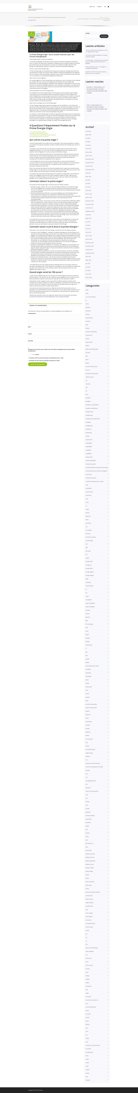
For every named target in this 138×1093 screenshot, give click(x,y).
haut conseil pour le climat (92, 666)
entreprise (88, 582)
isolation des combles (34, 46)
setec (87, 972)
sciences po (89, 958)
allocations (88, 310)
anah (87, 324)
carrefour (88, 384)
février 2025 (89, 194)
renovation (88, 920)
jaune (87, 700)
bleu (87, 356)
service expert (89, 965)
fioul (87, 627)
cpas (87, 498)
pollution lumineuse (90, 861)
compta (87, 436)
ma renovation (89, 739)
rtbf (87, 944)
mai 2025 (88, 183)
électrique (88, 551)
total (87, 1042)
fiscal (87, 631)
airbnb (87, 304)
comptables (89, 453)
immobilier (88, 669)
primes (87, 888)
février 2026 (89, 152)
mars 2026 (88, 148)
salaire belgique (90, 951)
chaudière (88, 401)
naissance (88, 787)
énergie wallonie (90, 575)
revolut (87, 930)
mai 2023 (88, 267)
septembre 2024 (90, 211)
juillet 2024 (88, 218)
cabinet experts (90, 377)
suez (87, 1003)
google (87, 659)
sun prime (88, 1014)
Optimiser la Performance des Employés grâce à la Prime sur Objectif (96, 72)
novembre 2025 (90, 162)
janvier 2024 (89, 239)
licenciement (89, 721)
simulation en (33, 49)
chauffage (88, 422)
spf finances (89, 986)
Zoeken (88, 33)
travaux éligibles (66, 50)
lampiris (88, 711)
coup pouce (88, 495)
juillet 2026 (88, 134)
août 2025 (88, 173)
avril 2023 (88, 270)
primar (87, 878)
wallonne (88, 1080)
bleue (87, 359)
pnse (87, 847)
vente (87, 1055)
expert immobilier (90, 606)
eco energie (89, 530)
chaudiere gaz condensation (93, 418)
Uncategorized (89, 1052)
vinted (87, 1062)
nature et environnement (92, 791)
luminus (87, 735)
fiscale (87, 634)
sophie (87, 982)
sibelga (87, 975)
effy (87, 547)
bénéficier (52, 44)
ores (87, 805)
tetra (87, 1031)
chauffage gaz (89, 425)
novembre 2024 (90, 204)
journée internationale (91, 704)
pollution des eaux (90, 854)
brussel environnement (91, 366)
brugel (87, 363)
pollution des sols (90, 857)
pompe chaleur (89, 871)
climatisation (89, 432)
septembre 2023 (90, 253)
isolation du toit (52, 46)
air (86, 300)
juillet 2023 (88, 260)
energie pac (89, 565)
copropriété (89, 488)
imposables (88, 676)
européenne (89, 599)
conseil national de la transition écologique (96, 471)
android (87, 328)
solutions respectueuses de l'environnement (46, 49)
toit (86, 1035)
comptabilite (89, 443)
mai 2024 (88, 225)
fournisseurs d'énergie (72, 45)
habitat (87, 662)
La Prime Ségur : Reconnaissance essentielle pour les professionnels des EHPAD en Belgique (97, 61)
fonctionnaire (89, 645)
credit (87, 502)
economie (88, 533)
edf (86, 544)
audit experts (89, 342)
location (88, 728)
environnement (89, 585)
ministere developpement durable (94, 766)
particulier (88, 822)
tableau (87, 1024)
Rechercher (104, 36)
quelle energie (89, 899)
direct (87, 519)
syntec (87, 1021)
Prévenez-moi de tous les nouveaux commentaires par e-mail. (46, 358)
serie (87, 961)
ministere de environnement (93, 763)
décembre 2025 (90, 159)
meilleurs (88, 756)
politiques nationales (60, 46)
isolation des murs (44, 46)
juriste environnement (91, 707)
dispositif (38, 45)
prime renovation (90, 881)
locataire (88, 725)
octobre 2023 (89, 249)
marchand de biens (90, 749)
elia (86, 554)
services (88, 968)
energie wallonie (90, 572)
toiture (87, 1038)
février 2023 (89, 277)
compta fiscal (89, 439)
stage (87, 993)
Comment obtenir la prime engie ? (39, 133)
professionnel (89, 895)
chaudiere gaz (89, 415)
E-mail (30, 333)
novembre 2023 (90, 246)
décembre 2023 (90, 242)
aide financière (46, 44)
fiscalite (87, 641)
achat (87, 293)
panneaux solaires (90, 815)
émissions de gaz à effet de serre (59, 45)
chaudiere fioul (89, 411)
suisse (87, 1010)
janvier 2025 (89, 197)
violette (88, 1069)
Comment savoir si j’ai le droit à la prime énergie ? (43, 134)
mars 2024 (88, 232)
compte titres (89, 457)
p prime (87, 808)
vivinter (87, 1073)
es (86, 589)
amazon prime (89, 317)
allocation (88, 307)
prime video (89, 885)
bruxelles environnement (92, 373)
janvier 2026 (89, 155)
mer (87, 760)
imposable (88, 673)
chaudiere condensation (92, 408)
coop (87, 485)
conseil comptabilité (91, 460)
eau (86, 526)
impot (87, 680)
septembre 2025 (90, 169)
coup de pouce (89, 492)
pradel (87, 874)
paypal (87, 826)
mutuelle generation (91, 780)
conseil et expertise (91, 464)
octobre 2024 (89, 208)
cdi (86, 391)
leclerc (87, 718)
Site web (30, 340)
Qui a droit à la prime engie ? (38, 131)
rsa (86, 937)
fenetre (87, 613)
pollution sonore (90, 864)
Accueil (101, 17)
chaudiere (88, 397)
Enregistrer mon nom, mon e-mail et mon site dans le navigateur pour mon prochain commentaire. (51, 350)
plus (87, 840)
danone (87, 512)
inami (87, 690)
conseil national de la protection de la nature (97, 467)
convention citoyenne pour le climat (94, 481)
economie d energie (91, 537)
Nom (30, 327)
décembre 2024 (90, 201)
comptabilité (89, 446)
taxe (87, 1028)
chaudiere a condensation (92, 404)
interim (87, 693)
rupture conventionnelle (92, 948)
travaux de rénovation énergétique (55, 50)
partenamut (89, 819)
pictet (87, 836)
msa (87, 773)
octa (87, 794)
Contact (99, 6)
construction (89, 474)
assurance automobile (91, 331)
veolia (87, 1059)
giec (87, 655)
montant (88, 770)
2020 (87, 290)
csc (86, 505)
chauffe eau (88, 429)
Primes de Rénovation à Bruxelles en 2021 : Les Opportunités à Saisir (97, 50)
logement (88, 732)
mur (87, 777)
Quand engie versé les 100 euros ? (40, 136)
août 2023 (88, 256)
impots (87, 683)
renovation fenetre (90, 923)
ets (86, 592)
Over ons (92, 6)
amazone (88, 321)
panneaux (88, 812)
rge (86, 934)
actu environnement (91, 297)
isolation (88, 697)
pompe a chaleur (90, 867)
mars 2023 (88, 274)
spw (87, 989)
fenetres (88, 617)
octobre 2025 (89, 166)
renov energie (89, 913)
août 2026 (88, 131)
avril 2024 (88, 228)
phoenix (88, 833)
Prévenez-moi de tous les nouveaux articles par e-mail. (44, 360)
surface (87, 1017)
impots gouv (89, 686)
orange (87, 801)
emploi (87, 558)
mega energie (89, 753)
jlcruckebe (32, 44)
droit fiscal (88, 523)
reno (87, 909)
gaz (86, 652)
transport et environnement (93, 1045)
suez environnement (91, 1007)
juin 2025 (88, 180)
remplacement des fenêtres (70, 48)
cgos (87, 394)
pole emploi (88, 850)
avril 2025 (88, 187)
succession (88, 996)
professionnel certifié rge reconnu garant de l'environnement (50, 48)
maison (87, 746)
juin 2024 (88, 221)
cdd (86, 387)
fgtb (87, 620)
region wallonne (90, 902)
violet (87, 1066)
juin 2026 (88, 138)
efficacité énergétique (46, 45)
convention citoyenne (91, 478)
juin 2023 (88, 263)
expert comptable (90, 603)
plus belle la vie (89, 843)
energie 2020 (89, 561)
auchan (87, 338)
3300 (88, 105)
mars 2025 (88, 190)
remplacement (89, 906)
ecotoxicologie (89, 540)
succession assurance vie (92, 1000)
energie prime (89, 568)
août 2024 (88, 214)
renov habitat (89, 916)
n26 (87, 784)
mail (87, 742)
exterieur (88, 610)
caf (86, 380)
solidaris (88, 979)
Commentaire (32, 313)
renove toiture (89, 927)
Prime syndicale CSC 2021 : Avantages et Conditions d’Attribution (96, 67)
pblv (87, 829)
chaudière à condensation (61, 44)
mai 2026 (88, 141)
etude (87, 596)
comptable (88, 450)
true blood (88, 1048)
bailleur (87, 345)
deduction (88, 516)
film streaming (89, 624)
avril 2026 (88, 145)
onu (86, 798)
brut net (88, 370)
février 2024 (89, 235)
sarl (86, 954)
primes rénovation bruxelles (93, 892)
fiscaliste (88, 638)
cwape (87, 509)
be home (88, 352)
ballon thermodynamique (92, 349)
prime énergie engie (70, 46)
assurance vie (89, 335)
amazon (88, 314)
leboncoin (88, 714)
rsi (86, 941)
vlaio (87, 1076)
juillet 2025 (88, 176)
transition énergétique (41, 50)
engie (106, 17)
